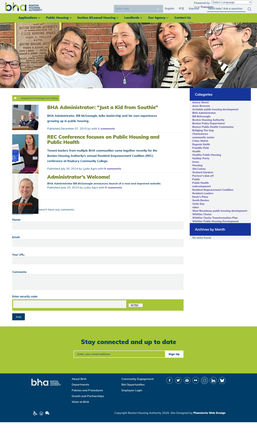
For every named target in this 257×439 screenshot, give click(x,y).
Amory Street (200, 102)
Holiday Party (200, 158)
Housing (197, 165)
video (195, 207)
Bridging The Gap (203, 130)
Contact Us (182, 17)
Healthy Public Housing (206, 154)
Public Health (200, 182)
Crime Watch (200, 140)
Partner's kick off (203, 175)
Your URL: (18, 254)
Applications (27, 17)
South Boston (200, 200)
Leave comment (22, 213)
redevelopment (201, 186)
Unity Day (198, 203)
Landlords (131, 17)
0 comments (112, 168)
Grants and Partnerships (88, 396)
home (195, 161)
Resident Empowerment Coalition (212, 189)
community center (203, 137)
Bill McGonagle (201, 116)
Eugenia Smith (201, 144)
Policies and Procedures (87, 390)
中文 (181, 8)
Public (196, 179)
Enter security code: (25, 296)
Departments (80, 384)
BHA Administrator (204, 113)
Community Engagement (138, 379)
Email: (16, 237)
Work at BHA (80, 402)
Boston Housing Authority (208, 120)
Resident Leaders (202, 193)
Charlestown (200, 133)
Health (196, 151)
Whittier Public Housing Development (215, 221)
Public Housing (57, 17)
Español (194, 8)
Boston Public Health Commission (213, 127)
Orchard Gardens (202, 172)
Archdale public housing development (215, 109)
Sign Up (174, 354)
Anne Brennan (201, 106)
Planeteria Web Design (209, 413)
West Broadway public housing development (219, 210)
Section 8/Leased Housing (96, 17)
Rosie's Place (200, 196)
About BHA (79, 379)
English (169, 8)
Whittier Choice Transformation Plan (215, 217)
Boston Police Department (208, 123)
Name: (16, 219)
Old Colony (199, 168)
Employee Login (132, 390)
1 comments (106, 128)
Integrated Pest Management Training (39, 98)
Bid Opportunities (133, 384)
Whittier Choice (202, 214)
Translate (207, 7)
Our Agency (157, 17)
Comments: (19, 272)
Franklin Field (200, 147)
